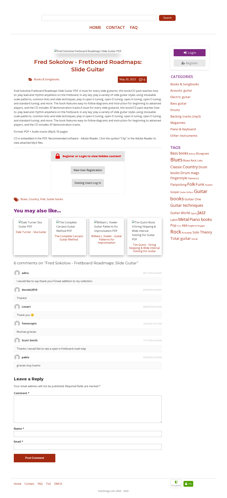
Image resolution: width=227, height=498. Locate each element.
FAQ (134, 27)
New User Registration (88, 170)
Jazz (201, 212)
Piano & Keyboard (183, 129)
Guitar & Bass (186, 192)
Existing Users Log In (88, 183)
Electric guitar (180, 97)
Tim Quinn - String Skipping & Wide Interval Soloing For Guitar (144, 248)
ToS (48, 484)
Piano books (201, 219)
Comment (21, 393)
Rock (175, 231)
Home (95, 27)
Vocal (194, 238)
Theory (206, 232)
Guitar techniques (186, 205)
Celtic (200, 160)
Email (18, 441)
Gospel (174, 192)
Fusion (209, 184)
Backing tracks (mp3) (185, 116)
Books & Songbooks (46, 79)
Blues (23, 199)
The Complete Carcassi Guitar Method (69, 237)
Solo (196, 232)
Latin (174, 220)
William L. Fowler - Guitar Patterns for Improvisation (106, 239)
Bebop (192, 153)
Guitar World (180, 213)
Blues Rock (189, 160)
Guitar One (192, 199)
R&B (184, 225)
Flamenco (193, 178)
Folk (42, 199)
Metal (183, 219)
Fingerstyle (178, 178)
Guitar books (55, 199)
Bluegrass (202, 153)
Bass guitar (178, 103)
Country (34, 199)
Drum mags (189, 172)
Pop (173, 225)
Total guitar (180, 238)
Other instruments (183, 136)
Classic (176, 166)
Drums (175, 110)
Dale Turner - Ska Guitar (31, 232)
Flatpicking (178, 184)
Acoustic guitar (181, 90)
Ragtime (192, 225)
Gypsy (194, 213)
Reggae (201, 225)
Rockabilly (187, 232)
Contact (115, 27)
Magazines (177, 123)
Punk (179, 226)
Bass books (179, 153)
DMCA (58, 484)
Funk (200, 184)
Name (19, 428)
